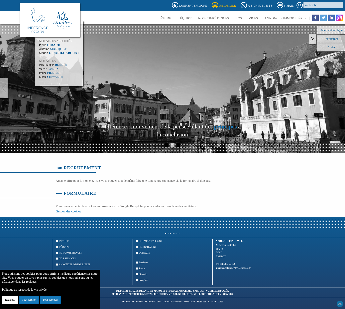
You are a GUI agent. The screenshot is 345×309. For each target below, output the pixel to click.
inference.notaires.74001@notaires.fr (233, 268)
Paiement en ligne (150, 241)
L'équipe (184, 18)
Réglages (10, 299)
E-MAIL (289, 5)
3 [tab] (178, 145)
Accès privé (189, 301)
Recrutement (147, 247)
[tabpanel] (172, 88)
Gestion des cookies (68, 211)
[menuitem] (164, 18)
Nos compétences (213, 18)
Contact (144, 252)
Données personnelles (132, 301)
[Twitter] (323, 18)
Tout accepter (50, 299)
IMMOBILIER (227, 5)
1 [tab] (167, 145)
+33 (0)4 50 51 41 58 (260, 5)
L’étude (164, 18)
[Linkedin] (331, 18)
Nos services (246, 18)
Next (341, 88)
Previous (4, 88)
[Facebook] (315, 18)
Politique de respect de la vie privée (24, 289)
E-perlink (212, 301)
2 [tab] (172, 145)
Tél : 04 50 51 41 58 (225, 264)
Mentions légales (153, 301)
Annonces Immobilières (285, 18)
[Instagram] (339, 18)
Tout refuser (29, 299)
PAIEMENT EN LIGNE (193, 5)
